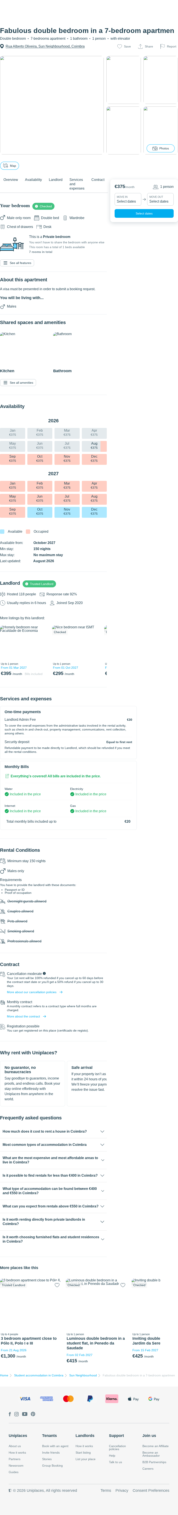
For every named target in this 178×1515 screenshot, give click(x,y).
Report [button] (171, 46)
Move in (122, 196)
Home (4, 1375)
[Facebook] (10, 1414)
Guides (13, 1472)
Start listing (83, 1452)
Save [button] (127, 46)
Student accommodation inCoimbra (38, 1375)
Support (116, 1435)
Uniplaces (18, 1435)
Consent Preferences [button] (151, 1490)
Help (112, 1455)
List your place (86, 1459)
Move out (156, 196)
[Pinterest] (33, 1414)
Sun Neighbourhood (83, 1375)
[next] (43, 643)
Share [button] (149, 46)
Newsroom (16, 1465)
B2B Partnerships (154, 1462)
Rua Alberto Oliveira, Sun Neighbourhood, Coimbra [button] (45, 46)
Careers (147, 1468)
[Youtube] (24, 1414)
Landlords (85, 1435)
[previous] (6, 643)
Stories (47, 1459)
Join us (149, 1435)
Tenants (49, 1435)
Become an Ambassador (151, 1454)
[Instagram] (16, 1414)
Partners (14, 1459)
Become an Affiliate (155, 1446)
